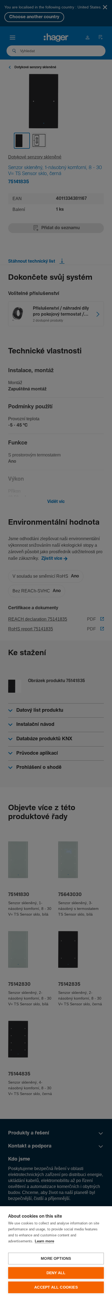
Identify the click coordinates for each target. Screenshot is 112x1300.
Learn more (44, 1241)
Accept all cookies (56, 1287)
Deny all (56, 1273)
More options (56, 1259)
